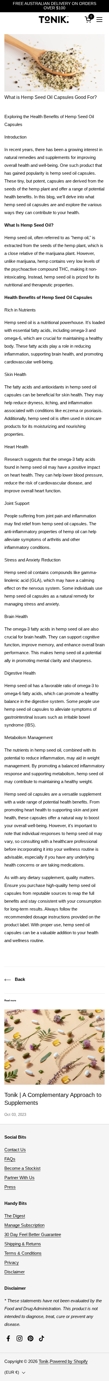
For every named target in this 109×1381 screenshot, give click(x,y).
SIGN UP (83, 703)
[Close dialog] (104, 670)
